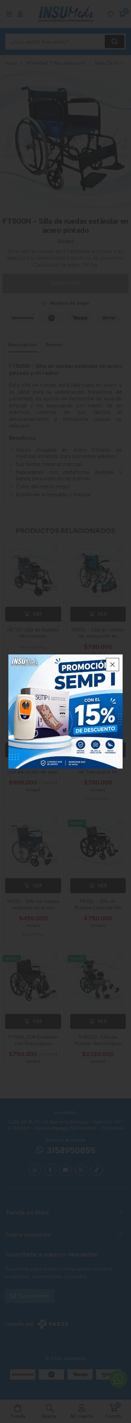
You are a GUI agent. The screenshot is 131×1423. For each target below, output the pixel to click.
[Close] (112, 664)
